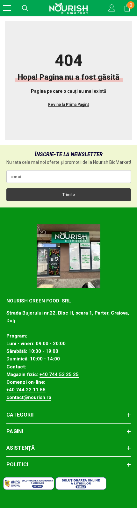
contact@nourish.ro (28, 397)
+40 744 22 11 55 (26, 390)
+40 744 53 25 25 (59, 374)
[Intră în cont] (111, 7)
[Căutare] (25, 8)
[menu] (7, 8)
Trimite (68, 194)
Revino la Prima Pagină (68, 104)
